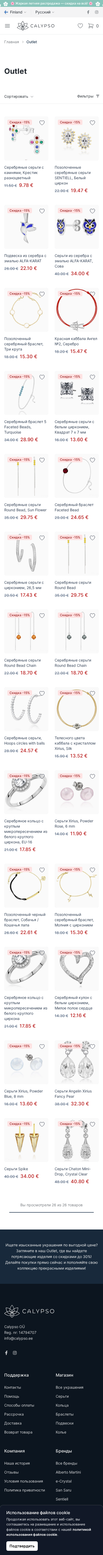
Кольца (62, 1405)
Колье (61, 1432)
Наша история (17, 1463)
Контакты (12, 1387)
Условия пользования (23, 1481)
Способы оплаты (19, 1405)
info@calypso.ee (18, 1338)
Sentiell (62, 1499)
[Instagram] (96, 12)
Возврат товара (18, 1432)
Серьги (62, 1396)
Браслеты (65, 1414)
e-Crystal (64, 1481)
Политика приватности (24, 1490)
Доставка (13, 1423)
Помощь (11, 1396)
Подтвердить (22, 1546)
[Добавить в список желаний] (42, 122)
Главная (11, 42)
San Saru (63, 1490)
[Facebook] (88, 12)
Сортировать (16, 96)
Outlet (31, 42)
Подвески (64, 1423)
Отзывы (11, 1472)
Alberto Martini (68, 1472)
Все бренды (66, 1463)
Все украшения (69, 1387)
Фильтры (85, 96)
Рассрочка (14, 1414)
